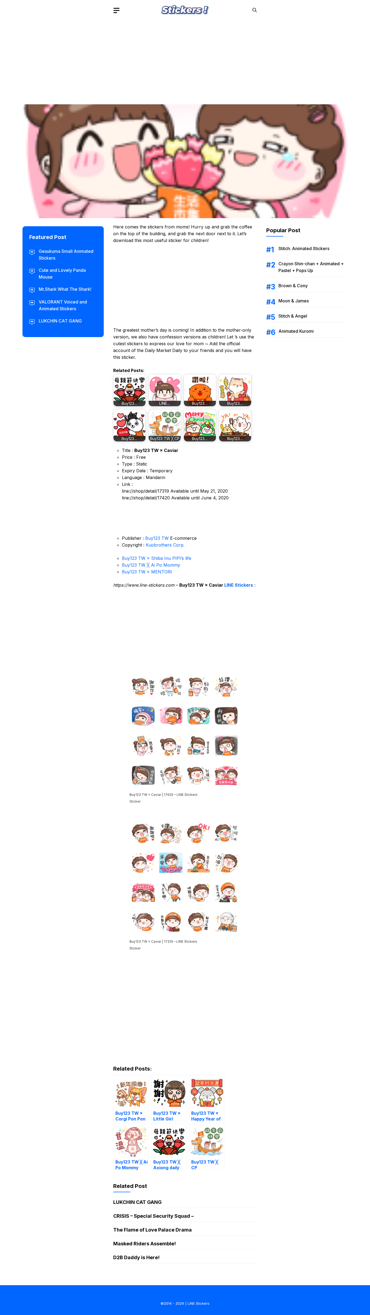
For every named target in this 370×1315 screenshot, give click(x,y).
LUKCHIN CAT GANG (137, 1202)
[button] (254, 10)
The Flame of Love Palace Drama (152, 1230)
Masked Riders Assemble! (144, 1243)
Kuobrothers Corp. (165, 545)
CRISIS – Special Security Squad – (153, 1216)
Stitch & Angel (292, 316)
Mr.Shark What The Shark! (65, 289)
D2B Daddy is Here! (136, 1257)
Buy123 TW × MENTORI (147, 571)
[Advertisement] (185, 58)
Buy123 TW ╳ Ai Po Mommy (151, 565)
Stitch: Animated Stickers (303, 248)
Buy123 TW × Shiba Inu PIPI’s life (156, 558)
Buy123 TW (157, 538)
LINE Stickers (238, 585)
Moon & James (293, 300)
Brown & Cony (293, 285)
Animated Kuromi (296, 331)
